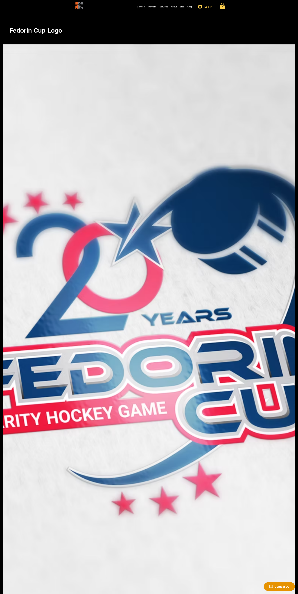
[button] (222, 6)
